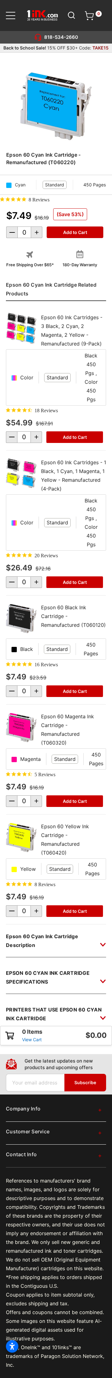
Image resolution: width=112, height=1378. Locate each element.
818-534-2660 (61, 37)
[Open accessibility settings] (12, 1346)
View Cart (32, 1039)
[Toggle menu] (14, 15)
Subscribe (85, 1082)
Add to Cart (75, 437)
